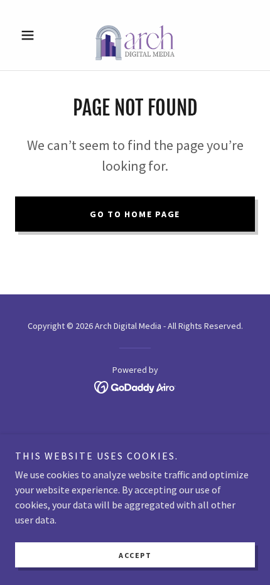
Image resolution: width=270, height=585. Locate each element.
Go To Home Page (135, 214)
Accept (135, 555)
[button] (33, 35)
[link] (135, 35)
